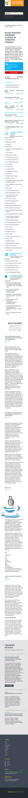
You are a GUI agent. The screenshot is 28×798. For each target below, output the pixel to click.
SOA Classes (9, 233)
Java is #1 (8, 487)
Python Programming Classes (13, 222)
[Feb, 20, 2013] (7, 579)
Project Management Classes (13, 272)
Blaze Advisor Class (10, 115)
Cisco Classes (9, 164)
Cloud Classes (9, 166)
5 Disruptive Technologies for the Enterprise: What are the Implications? (13, 414)
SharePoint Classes (10, 231)
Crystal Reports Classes (11, 171)
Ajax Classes (9, 146)
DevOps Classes (10, 178)
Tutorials (6, 749)
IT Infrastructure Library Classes (13, 263)
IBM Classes (9, 188)
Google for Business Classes (13, 267)
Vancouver (18, 721)
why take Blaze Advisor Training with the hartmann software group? (13, 659)
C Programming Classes (11, 157)
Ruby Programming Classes (12, 224)
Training (11, 25)
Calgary (12, 719)
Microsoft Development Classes (13, 205)
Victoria (7, 718)
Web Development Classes (12, 243)
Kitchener (7, 721)
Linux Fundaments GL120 (12, 289)
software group (14, 791)
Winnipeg (11, 722)
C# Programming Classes (12, 159)
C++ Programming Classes (12, 162)
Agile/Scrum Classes (11, 142)
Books (6, 755)
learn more (9, 685)
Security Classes (10, 229)
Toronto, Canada (9, 26)
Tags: (6, 342)
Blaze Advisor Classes (11, 155)
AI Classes (8, 144)
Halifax (16, 719)
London (6, 722)
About (6, 752)
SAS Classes (9, 227)
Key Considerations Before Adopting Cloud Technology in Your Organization (14, 338)
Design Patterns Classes (12, 175)
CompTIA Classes (10, 169)
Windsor (13, 721)
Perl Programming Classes (12, 220)
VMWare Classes (10, 240)
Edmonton (7, 719)
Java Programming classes (12, 85)
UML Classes (9, 238)
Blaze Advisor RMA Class (12, 97)
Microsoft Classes (10, 203)
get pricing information (14, 73)
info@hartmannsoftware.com (15, 772)
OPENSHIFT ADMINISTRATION (13, 294)
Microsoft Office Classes (12, 269)
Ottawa (7, 723)
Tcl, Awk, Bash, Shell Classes (13, 236)
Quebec (16, 718)
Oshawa (12, 718)
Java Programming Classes (12, 190)
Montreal (12, 723)
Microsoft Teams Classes (12, 265)
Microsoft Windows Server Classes (14, 213)
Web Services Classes (11, 245)
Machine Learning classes (12, 87)
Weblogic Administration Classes (14, 247)
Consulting (7, 748)
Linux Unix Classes (10, 198)
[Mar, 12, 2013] (7, 489)
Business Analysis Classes (12, 260)
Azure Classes (9, 152)
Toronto (16, 722)
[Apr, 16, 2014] (7, 417)
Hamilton (21, 722)
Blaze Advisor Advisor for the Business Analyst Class (14, 121)
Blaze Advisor (17, 25)
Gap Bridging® (7, 745)
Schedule (6, 746)
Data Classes (9, 173)
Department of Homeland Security (13, 534)
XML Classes (9, 250)
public (6, 54)
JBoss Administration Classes (13, 192)
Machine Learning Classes (12, 200)
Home (6, 25)
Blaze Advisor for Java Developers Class (14, 107)
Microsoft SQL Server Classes (13, 207)
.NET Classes (9, 139)
